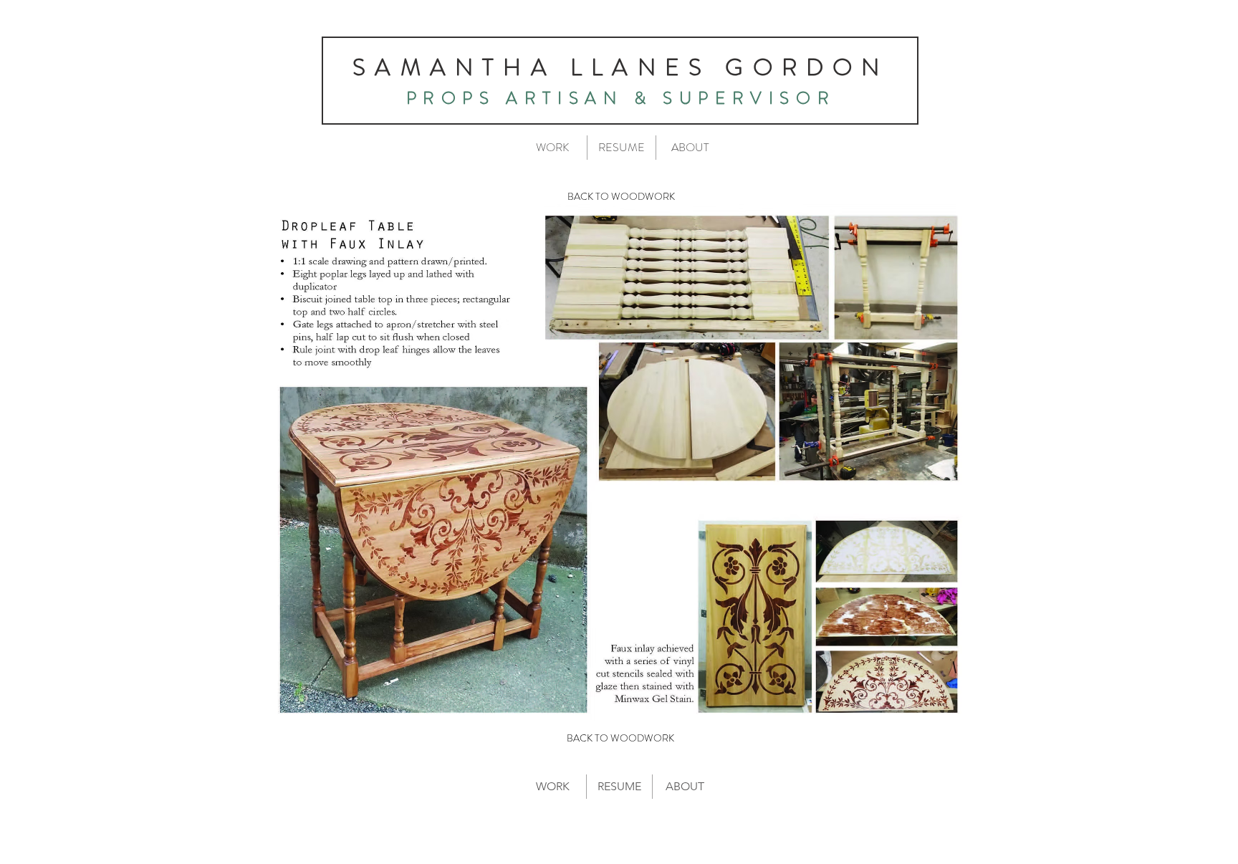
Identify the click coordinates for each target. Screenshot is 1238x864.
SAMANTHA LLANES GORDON (620, 67)
